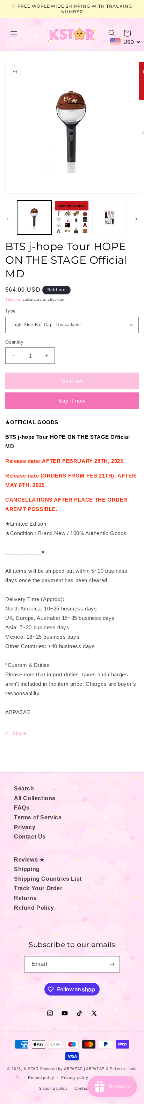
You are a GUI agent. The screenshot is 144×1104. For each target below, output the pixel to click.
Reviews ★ (29, 860)
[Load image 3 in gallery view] (109, 218)
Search (24, 788)
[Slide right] (136, 219)
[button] (14, 34)
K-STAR (31, 1069)
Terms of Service (38, 817)
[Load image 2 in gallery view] (72, 218)
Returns (25, 898)
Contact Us (30, 837)
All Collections (35, 798)
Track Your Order (38, 888)
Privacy (24, 827)
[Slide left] (7, 219)
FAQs (21, 808)
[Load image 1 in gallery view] (34, 218)
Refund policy (41, 1077)
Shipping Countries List (48, 879)
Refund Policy (34, 908)
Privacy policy (74, 1077)
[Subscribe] (112, 964)
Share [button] (19, 733)
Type (10, 311)
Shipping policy (53, 1088)
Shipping (13, 299)
